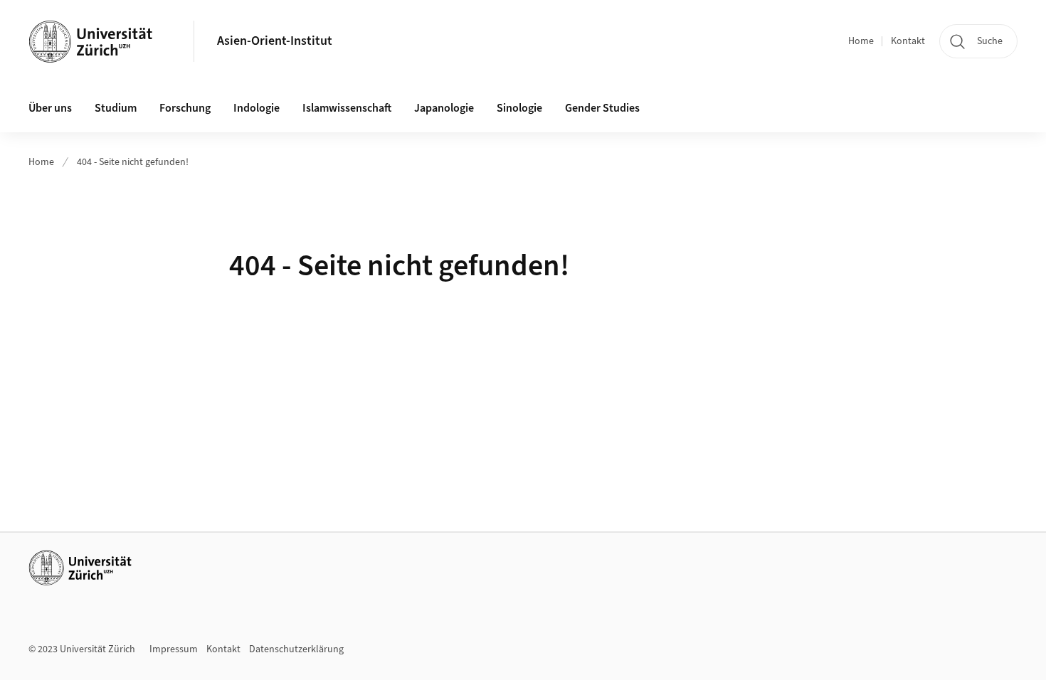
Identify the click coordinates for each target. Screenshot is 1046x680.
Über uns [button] (50, 108)
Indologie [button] (256, 108)
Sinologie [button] (519, 108)
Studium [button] (116, 108)
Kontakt (908, 41)
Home (861, 41)
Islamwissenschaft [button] (346, 108)
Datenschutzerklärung (296, 649)
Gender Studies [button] (602, 108)
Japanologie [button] (444, 108)
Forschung (185, 108)
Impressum (173, 649)
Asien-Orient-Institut (274, 41)
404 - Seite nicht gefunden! (133, 162)
